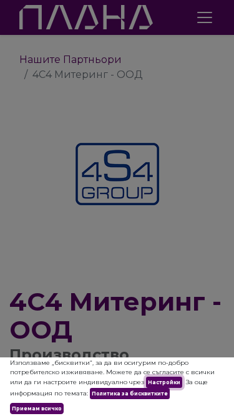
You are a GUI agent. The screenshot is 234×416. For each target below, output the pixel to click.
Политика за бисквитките (130, 393)
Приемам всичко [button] (37, 408)
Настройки (164, 382)
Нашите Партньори (70, 59)
